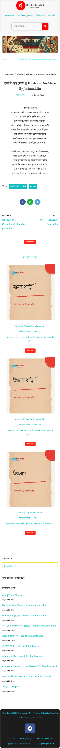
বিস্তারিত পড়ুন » (29, 351)
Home (6, 75)
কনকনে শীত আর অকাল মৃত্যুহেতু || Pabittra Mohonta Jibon (29, 626)
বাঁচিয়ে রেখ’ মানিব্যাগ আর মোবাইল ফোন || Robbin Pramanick (29, 666)
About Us (11, 739)
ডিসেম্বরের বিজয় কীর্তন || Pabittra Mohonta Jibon (24, 606)
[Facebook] (23, 202)
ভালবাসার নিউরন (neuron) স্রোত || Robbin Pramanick (27, 677)
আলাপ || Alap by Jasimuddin (30, 513)
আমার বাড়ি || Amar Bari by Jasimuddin (30, 419)
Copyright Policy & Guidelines (18, 744)
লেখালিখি (51, 16)
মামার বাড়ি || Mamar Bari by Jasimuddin (30, 326)
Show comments (30, 241)
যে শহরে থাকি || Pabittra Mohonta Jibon (21, 646)
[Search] (45, 26)
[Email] (37, 202)
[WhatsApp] (30, 202)
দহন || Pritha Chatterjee (13, 595)
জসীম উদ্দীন (26, 95)
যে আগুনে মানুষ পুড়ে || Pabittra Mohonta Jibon (24, 616)
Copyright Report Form (45, 744)
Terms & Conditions (45, 739)
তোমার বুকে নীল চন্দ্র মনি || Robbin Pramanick (23, 656)
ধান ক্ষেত (33, 186)
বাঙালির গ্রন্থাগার (24, 16)
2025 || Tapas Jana (10, 687)
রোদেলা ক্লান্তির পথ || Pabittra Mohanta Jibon (23, 636)
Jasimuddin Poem (18, 186)
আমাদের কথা (9, 16)
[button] (25, 15)
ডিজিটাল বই (40, 16)
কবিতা (18, 95)
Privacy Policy (25, 739)
